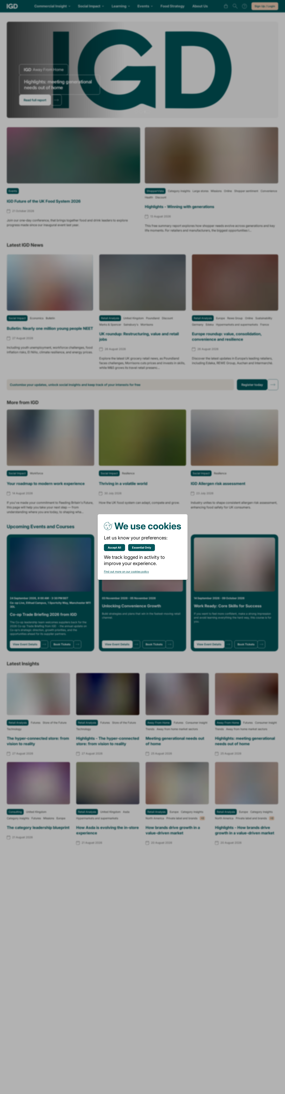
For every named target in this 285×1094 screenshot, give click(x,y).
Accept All (114, 547)
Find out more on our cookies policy (126, 571)
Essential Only (141, 547)
